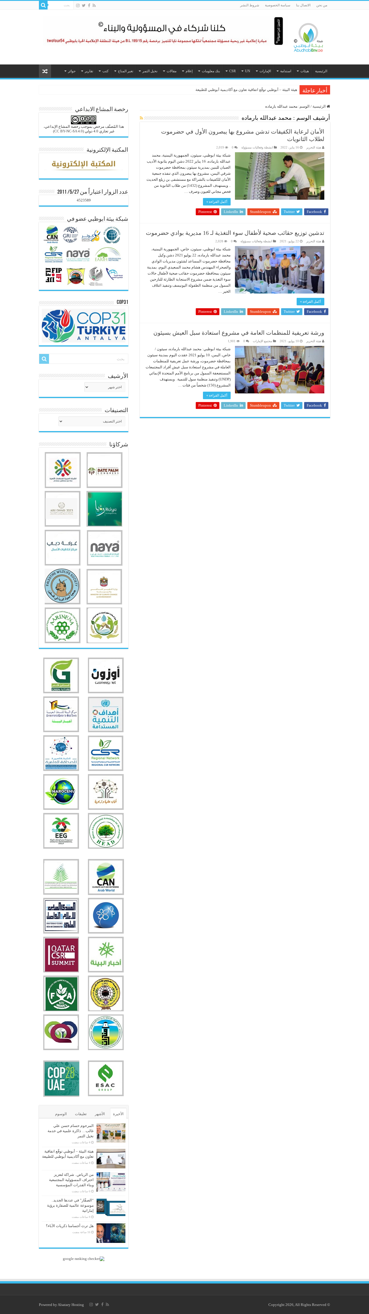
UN (247, 71)
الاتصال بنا (303, 5)
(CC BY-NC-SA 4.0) (68, 131)
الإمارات (265, 71)
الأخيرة (118, 1114)
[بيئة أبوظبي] (308, 36)
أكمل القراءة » (216, 202)
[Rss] (94, 5)
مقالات (171, 71)
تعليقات (81, 1114)
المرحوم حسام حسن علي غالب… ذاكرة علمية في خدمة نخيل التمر (71, 1130)
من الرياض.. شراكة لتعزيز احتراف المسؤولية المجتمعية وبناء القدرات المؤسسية (235, 89)
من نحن (321, 5)
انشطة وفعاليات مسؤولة (257, 147)
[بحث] (43, 5)
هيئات (304, 71)
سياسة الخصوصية (277, 5)
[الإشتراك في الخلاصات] (141, 118)
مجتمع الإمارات (262, 341)
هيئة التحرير (313, 147)
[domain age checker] (83, 1258)
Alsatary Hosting (71, 1304)
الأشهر (100, 1114)
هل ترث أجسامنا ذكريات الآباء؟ (70, 1226)
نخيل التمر (149, 71)
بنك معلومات (211, 71)
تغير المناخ (125, 71)
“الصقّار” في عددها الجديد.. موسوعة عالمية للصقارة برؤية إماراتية (70, 1205)
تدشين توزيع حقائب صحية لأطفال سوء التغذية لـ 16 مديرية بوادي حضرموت (235, 233)
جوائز (72, 71)
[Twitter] (83, 5)
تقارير (89, 71)
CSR (232, 71)
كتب (105, 71)
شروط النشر (249, 5)
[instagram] (78, 5)
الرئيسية (321, 71)
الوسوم (61, 1114)
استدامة (285, 71)
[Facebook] (89, 5)
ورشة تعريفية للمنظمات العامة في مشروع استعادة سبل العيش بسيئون (238, 333)
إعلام (189, 71)
